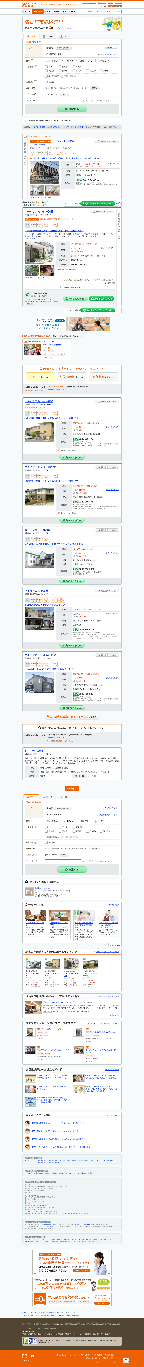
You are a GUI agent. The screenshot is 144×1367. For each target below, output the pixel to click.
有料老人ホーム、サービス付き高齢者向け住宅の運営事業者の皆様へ (71, 1284)
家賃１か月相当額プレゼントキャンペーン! (57, 219)
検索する (74, 109)
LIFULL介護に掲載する (93, 1358)
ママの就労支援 (58, 1334)
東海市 (99, 1160)
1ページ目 (72, 788)
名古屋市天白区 (64, 1160)
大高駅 (28, 1173)
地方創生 (49, 1334)
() (69, 76)
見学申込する (103, 298)
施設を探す (38, 12)
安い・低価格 (50, 1239)
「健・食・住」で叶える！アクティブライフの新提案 (64, 1002)
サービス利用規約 (97, 1355)
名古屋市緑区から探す (108, 55)
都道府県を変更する (63, 48)
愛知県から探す (111, 48)
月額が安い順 (67, 127)
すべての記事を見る (112, 1070)
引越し (34, 1334)
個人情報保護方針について (113, 1355)
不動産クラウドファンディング (74, 1334)
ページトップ (126, 1361)
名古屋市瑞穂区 (83, 1160)
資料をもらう (78, 298)
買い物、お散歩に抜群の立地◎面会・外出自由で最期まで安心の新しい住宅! (66, 158)
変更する (94, 88)
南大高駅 (69, 1173)
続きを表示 (30, 303)
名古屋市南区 (53, 1160)
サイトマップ (118, 3)
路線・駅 (49, 37)
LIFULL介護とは (61, 1355)
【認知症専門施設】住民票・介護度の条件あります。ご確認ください (54, 231)
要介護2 (67, 1239)
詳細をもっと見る (112, 163)
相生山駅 (76, 1173)
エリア (33, 36)
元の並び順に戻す (109, 127)
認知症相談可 (29, 1241)
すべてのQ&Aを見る (112, 1115)
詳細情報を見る (73, 457)
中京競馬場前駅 (38, 1173)
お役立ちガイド (69, 12)
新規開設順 (79, 127)
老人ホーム (41, 1334)
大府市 (74, 1160)
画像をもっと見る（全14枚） (41, 197)
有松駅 (47, 1173)
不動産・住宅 (26, 1334)
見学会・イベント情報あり (68, 269)
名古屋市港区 (42, 1162)
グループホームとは (64, 28)
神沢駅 (83, 1173)
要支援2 (103, 1239)
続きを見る (30, 239)
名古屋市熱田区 (108, 1160)
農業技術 (107, 1334)
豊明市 (93, 1160)
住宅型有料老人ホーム (49, 1224)
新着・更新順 (39, 127)
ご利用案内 (110, 3)
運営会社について (116, 1358)
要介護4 (81, 1239)
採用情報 (105, 1358)
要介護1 (59, 1239)
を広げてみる (40, 377)
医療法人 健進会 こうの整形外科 (35, 1205)
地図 (65, 37)
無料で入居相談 (53, 12)
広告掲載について (102, 3)
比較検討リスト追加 (108, 141)
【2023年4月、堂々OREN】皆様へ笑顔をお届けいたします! (49, 669)
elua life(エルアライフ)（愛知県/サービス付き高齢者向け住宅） (72, 1011)
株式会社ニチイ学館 (79, 265)
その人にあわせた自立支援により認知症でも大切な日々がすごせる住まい (54, 544)
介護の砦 (27, 1185)
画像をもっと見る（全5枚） (36, 277)
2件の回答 (42, 407)
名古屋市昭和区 (54, 1162)
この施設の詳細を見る (71, 288)
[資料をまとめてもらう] (25, 169)
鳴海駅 (61, 1173)
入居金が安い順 (53, 127)
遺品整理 (88, 1334)
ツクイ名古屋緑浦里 (31, 1195)
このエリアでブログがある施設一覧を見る (104, 1023)
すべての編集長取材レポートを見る (106, 996)
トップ (27, 12)
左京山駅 (54, 1173)
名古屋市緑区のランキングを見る (107, 952)
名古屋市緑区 (42, 1160)
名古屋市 (27, 1160)
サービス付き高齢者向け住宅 (84, 1224)
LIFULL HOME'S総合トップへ (89, 3)
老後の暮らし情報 (97, 1334)
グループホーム (49, 1226)
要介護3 (74, 1239)
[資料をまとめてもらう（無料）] (118, 257)
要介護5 (89, 1239)
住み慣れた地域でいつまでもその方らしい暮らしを (45, 605)
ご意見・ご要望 (84, 1355)
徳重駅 (90, 1173)
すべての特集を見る (112, 905)
